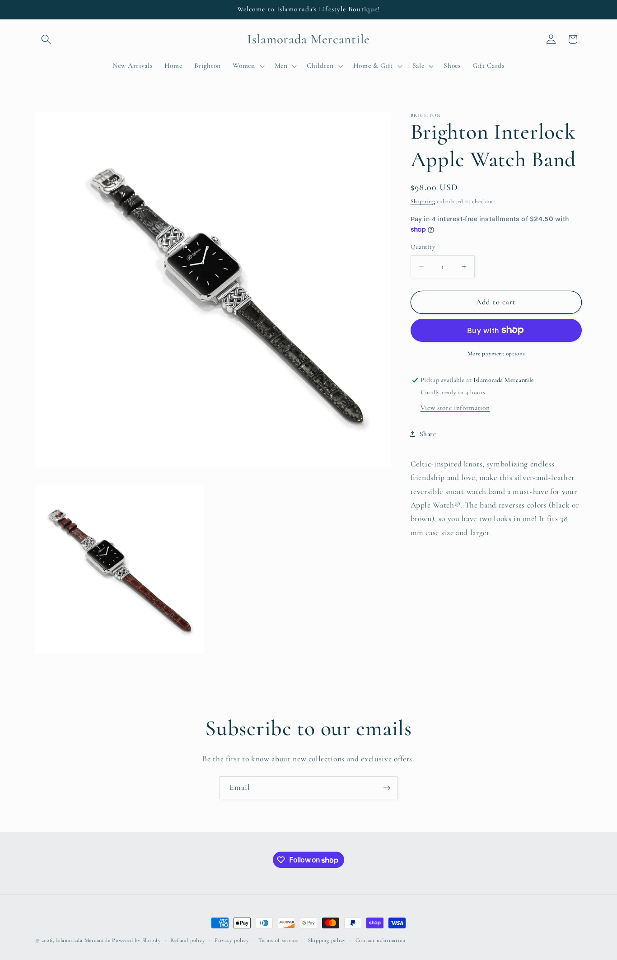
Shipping (423, 201)
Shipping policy (327, 940)
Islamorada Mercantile (83, 940)
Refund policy (187, 940)
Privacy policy (232, 940)
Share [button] (428, 434)
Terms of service (278, 940)
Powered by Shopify (136, 940)
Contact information (380, 940)
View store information (455, 407)
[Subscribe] (386, 788)
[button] (46, 39)
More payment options (496, 353)
